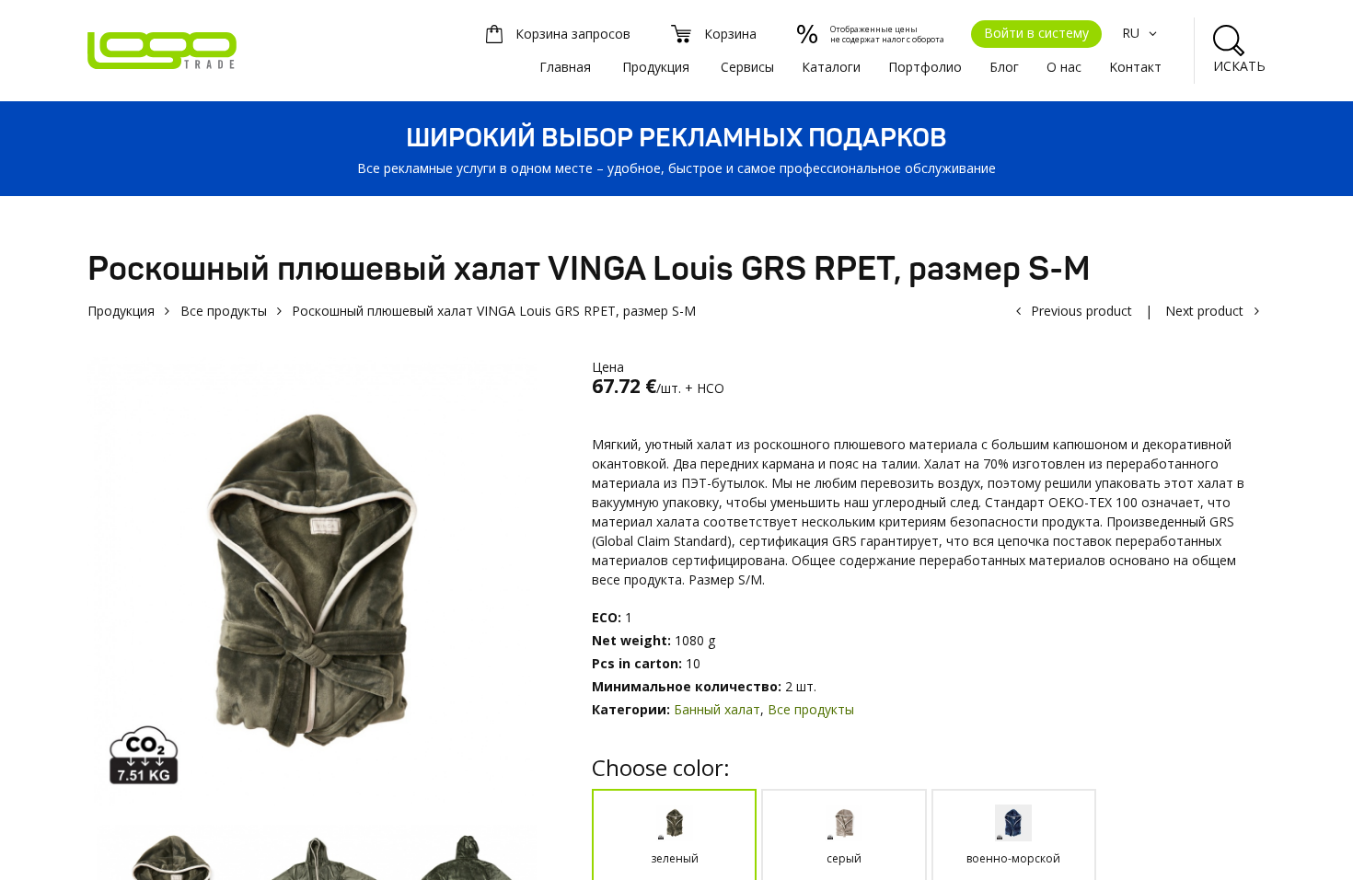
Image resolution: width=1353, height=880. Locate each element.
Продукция (655, 66)
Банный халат (717, 709)
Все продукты (223, 310)
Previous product (1081, 310)
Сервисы (747, 66)
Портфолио (925, 66)
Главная (565, 66)
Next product (1204, 310)
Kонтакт (1135, 66)
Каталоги (831, 66)
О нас (1064, 66)
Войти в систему (1036, 32)
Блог (1004, 66)
